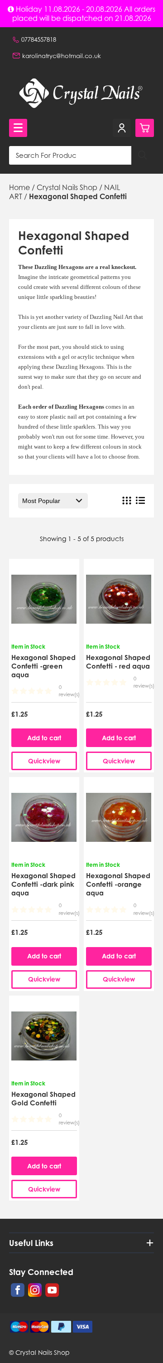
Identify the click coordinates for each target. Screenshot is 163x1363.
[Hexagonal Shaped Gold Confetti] (44, 1038)
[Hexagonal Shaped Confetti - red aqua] (118, 602)
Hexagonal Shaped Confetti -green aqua (43, 666)
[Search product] (142, 155)
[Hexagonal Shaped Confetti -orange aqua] (118, 820)
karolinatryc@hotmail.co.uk (61, 55)
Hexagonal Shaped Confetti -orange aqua (118, 884)
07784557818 (38, 39)
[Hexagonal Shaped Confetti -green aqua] (44, 602)
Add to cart (44, 738)
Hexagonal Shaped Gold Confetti (43, 1098)
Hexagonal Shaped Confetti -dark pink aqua (43, 884)
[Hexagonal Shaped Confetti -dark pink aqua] (44, 820)
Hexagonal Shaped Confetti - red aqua (118, 661)
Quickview (44, 761)
